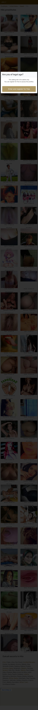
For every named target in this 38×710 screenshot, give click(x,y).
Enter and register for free (19, 89)
